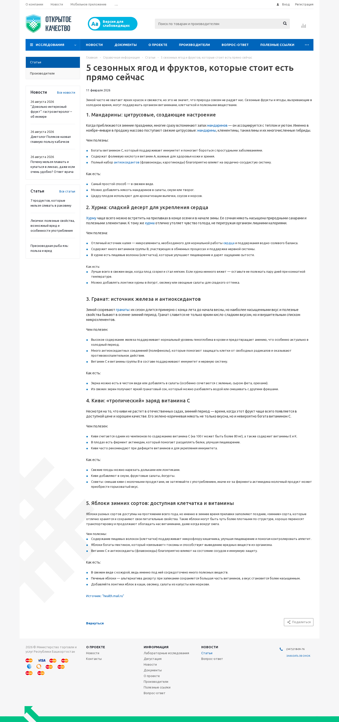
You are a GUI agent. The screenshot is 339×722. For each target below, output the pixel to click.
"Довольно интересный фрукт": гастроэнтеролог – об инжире (51, 111)
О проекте (157, 44)
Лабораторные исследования (166, 653)
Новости (94, 44)
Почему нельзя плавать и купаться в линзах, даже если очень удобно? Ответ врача (53, 166)
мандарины (206, 130)
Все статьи (67, 191)
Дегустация (153, 658)
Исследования (50, 44)
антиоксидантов (126, 162)
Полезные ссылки (277, 44)
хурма (150, 223)
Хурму (91, 218)
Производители (194, 44)
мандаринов (217, 125)
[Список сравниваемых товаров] (304, 27)
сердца (229, 243)
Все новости (66, 92)
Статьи (206, 653)
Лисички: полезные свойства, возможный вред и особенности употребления (53, 225)
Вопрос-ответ (235, 44)
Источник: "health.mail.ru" (105, 596)
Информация (156, 647)
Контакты (94, 658)
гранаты (122, 310)
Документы (125, 44)
